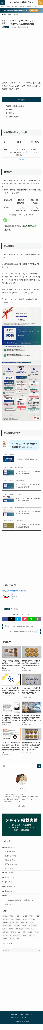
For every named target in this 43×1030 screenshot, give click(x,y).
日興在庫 (9, 873)
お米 (17, 922)
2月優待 (11, 916)
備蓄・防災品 (19, 929)
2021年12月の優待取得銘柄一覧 (26, 459)
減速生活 (9, 904)
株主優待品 (10, 113)
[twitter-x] (19, 806)
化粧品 (27, 929)
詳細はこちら (33, 10)
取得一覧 (10, 851)
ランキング (9, 877)
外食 (32, 929)
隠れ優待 (10, 860)
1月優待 (4, 916)
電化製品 (4, 938)
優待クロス (9, 882)
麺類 (18, 938)
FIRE (7, 896)
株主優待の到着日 (12, 117)
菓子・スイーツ (6, 935)
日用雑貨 (13, 932)
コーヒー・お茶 (6, 925)
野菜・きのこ (32, 935)
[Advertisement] (21, 52)
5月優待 (31, 916)
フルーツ (24, 925)
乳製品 (4, 929)
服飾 (19, 932)
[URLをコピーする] (38, 619)
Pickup (12, 922)
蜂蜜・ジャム (16, 935)
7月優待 (4, 919)
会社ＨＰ (21, 159)
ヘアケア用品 (32, 925)
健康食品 (10, 929)
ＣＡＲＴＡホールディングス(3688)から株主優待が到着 (28, 472)
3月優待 (18, 916)
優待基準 (9, 109)
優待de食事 (10, 891)
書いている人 (30, 1014)
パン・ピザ (16, 925)
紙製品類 (30, 932)
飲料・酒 (12, 938)
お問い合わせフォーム (17, 1017)
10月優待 (25, 919)
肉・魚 (36, 932)
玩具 (24, 932)
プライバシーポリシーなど (17, 1014)
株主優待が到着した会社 (15, 106)
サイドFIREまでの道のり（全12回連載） (19, 900)
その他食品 (24, 922)
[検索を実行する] (39, 766)
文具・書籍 (5, 932)
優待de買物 (10, 886)
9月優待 (18, 919)
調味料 (24, 935)
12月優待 (14, 27)
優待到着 (6, 27)
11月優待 (32, 919)
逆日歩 (9, 868)
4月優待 (25, 916)
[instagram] (23, 806)
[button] (5, 619)
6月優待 (38, 916)
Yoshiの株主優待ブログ (21, 2)
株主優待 (9, 847)
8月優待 (11, 919)
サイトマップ (28, 1017)
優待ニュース (11, 864)
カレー (31, 922)
